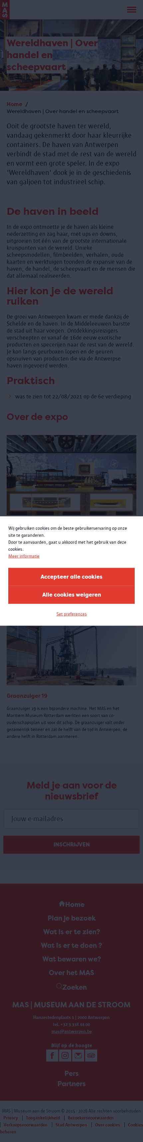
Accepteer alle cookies (71, 577)
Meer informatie (24, 556)
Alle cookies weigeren (71, 595)
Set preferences (72, 614)
